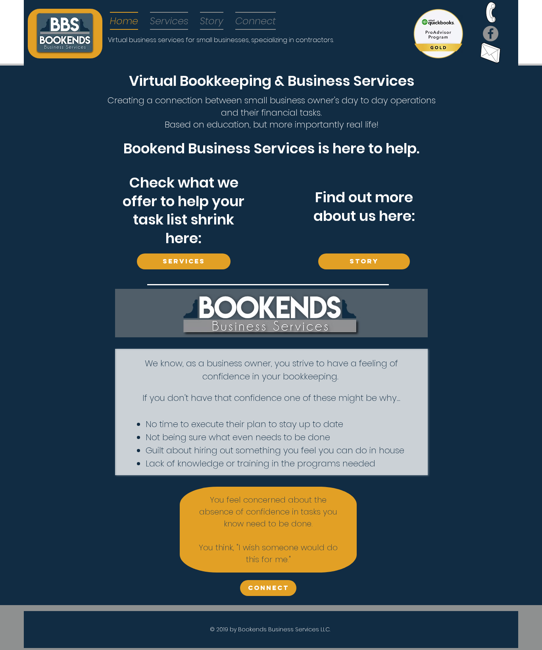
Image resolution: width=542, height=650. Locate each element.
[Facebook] (490, 33)
